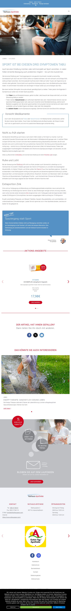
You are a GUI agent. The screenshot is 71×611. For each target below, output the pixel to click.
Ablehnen (13, 607)
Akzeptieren (36, 607)
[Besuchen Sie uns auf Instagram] (38, 555)
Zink (27, 193)
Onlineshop (27, 4)
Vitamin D (40, 169)
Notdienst (35, 4)
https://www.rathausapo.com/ (11, 517)
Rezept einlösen (44, 4)
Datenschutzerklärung (43, 605)
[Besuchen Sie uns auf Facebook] (32, 555)
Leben (4, 58)
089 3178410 (37, 2)
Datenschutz (35, 565)
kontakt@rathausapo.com (15, 512)
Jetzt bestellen (35, 302)
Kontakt (35, 572)
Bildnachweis (35, 579)
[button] (69, 280)
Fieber (25, 119)
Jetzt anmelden (35, 482)
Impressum (35, 561)
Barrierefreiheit (35, 568)
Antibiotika (18, 155)
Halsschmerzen (35, 119)
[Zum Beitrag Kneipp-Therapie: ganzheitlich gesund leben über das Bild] (35, 374)
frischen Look (48, 155)
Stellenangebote (35, 575)
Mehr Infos (59, 607)
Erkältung (19, 164)
